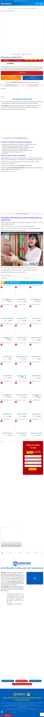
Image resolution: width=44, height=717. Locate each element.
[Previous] (3, 31)
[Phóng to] (2, 51)
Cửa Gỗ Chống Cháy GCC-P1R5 (7, 318)
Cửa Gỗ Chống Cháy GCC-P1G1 (22, 356)
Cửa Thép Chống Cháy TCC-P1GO (7, 300)
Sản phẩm (15, 8)
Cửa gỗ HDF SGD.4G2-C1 (36, 356)
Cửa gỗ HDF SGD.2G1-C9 (7, 414)
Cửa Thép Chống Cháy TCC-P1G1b (7, 338)
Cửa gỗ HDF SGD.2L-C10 (36, 414)
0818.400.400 (7, 715)
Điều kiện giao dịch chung (28, 705)
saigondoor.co (35, 270)
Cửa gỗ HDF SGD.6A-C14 (22, 414)
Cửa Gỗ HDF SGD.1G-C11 (36, 318)
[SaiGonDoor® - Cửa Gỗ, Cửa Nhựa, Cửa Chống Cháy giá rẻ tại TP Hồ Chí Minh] (6, 4)
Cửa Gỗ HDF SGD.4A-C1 (22, 299)
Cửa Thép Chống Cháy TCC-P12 (36, 300)
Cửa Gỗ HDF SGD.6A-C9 (22, 318)
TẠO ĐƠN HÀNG (22, 72)
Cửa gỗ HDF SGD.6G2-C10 (7, 433)
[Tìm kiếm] (35, 4)
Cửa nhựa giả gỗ (4, 157)
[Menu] (42, 3)
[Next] (41, 31)
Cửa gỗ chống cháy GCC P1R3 (36, 433)
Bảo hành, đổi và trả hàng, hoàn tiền (13, 708)
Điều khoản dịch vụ (24, 708)
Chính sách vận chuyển (33, 708)
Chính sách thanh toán (38, 705)
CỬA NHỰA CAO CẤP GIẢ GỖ (10, 138)
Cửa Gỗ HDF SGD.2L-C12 (36, 375)
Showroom (7, 272)
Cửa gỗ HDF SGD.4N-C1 (7, 356)
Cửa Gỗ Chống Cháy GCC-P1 (36, 337)
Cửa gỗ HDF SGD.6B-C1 (7, 375)
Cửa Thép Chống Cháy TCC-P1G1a (7, 395)
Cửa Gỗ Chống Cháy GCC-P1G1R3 (36, 395)
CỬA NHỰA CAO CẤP (21, 8)
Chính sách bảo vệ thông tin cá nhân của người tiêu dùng (12, 705)
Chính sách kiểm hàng (22, 707)
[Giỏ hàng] (40, 3)
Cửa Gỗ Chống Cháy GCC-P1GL (22, 394)
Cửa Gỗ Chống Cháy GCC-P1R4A (22, 376)
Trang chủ (9, 8)
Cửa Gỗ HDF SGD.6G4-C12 (22, 337)
